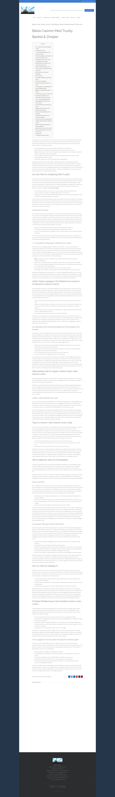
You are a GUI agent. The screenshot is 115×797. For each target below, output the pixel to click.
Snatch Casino (38, 133)
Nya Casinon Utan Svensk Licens (42, 95)
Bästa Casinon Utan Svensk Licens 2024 (44, 128)
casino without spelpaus (54, 188)
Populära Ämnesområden (41, 110)
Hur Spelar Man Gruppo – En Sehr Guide (44, 93)
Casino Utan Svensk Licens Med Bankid (44, 119)
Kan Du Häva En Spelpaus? (41, 81)
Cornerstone (63, 787)
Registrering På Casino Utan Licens (43, 108)
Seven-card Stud (39, 75)
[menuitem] (83, 1)
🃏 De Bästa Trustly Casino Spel (42, 135)
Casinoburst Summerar (40, 50)
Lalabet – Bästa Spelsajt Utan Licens (43, 66)
